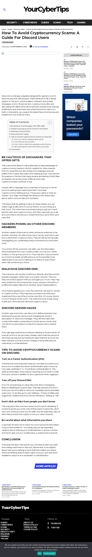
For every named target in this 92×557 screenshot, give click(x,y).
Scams (10, 29)
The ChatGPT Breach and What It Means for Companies (46, 487)
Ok (40, 553)
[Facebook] (71, 47)
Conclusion (15, 149)
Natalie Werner (41, 47)
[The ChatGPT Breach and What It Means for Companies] (46, 477)
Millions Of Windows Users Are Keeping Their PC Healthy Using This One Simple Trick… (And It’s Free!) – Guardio (75, 64)
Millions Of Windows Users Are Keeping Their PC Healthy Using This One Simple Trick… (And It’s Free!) (75, 76)
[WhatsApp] (88, 47)
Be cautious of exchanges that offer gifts (27, 126)
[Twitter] (77, 47)
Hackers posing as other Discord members (29, 129)
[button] (12, 10)
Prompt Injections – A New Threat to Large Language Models (74, 487)
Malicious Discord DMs (20, 131)
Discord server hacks (20, 134)
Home (4, 29)
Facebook (56, 523)
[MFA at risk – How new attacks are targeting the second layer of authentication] (16, 477)
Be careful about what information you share (32, 147)
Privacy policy (49, 553)
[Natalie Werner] (31, 47)
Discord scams (19, 29)
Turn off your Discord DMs (24, 142)
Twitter (55, 528)
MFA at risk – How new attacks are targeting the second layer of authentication (13, 488)
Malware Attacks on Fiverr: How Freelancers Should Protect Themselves (74, 87)
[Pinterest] (82, 47)
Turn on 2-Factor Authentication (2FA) (28, 139)
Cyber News (6, 485)
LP (64, 59)
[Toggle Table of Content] (48, 123)
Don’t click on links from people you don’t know (32, 144)
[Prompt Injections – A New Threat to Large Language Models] (76, 477)
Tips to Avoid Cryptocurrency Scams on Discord (31, 137)
